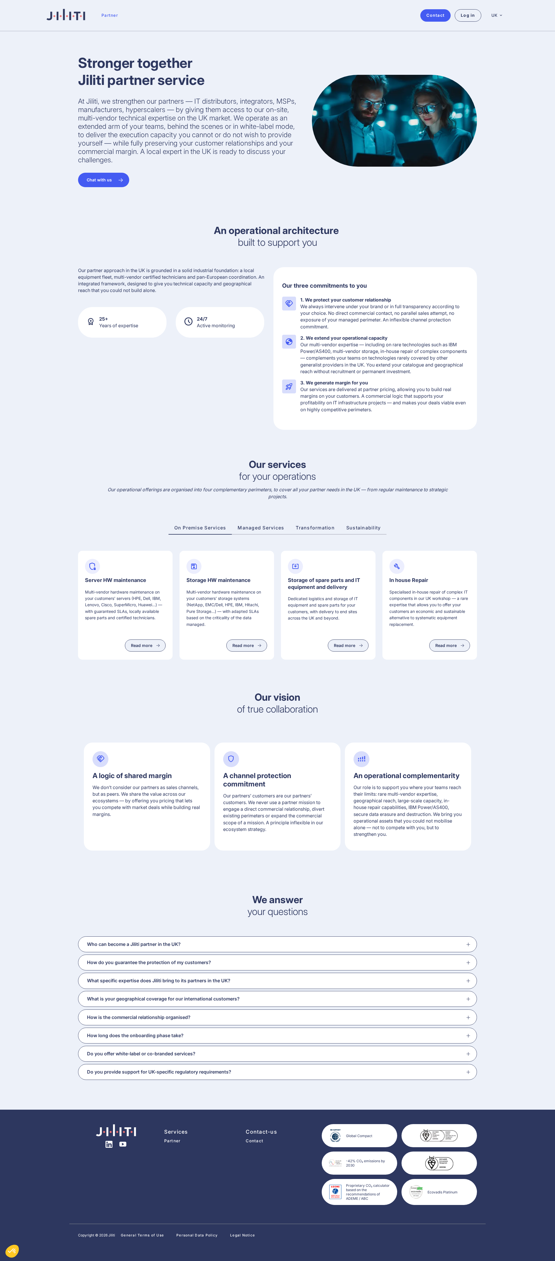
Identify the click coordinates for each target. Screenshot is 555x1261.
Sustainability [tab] (363, 528)
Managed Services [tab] (261, 528)
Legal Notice (242, 1235)
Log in (468, 15)
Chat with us (99, 179)
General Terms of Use (142, 1235)
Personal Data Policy (197, 1235)
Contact (254, 1140)
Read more (141, 645)
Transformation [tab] (315, 528)
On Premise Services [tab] (200, 528)
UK (494, 15)
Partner (109, 15)
